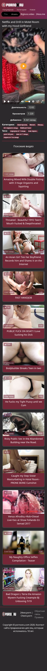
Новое (32, 9)
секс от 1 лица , (22, 134)
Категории (21, 9)
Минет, (32, 125)
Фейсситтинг (25, 128)
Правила (39, 617)
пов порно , (32, 131)
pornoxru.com (22, 624)
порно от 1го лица (11, 137)
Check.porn (26, 615)
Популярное (7, 9)
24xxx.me (40, 14)
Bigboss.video (27, 14)
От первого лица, (11, 128)
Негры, (40, 125)
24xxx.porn (25, 612)
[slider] (11, 101)
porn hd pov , (9, 134)
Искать (14, 14)
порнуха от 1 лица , (18, 131)
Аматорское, (22, 125)
